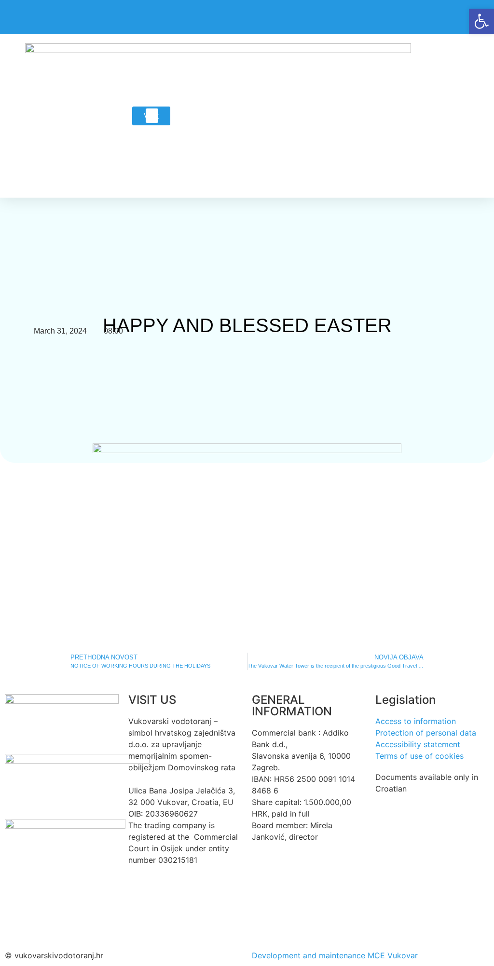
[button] (152, 115)
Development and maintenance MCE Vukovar (335, 955)
